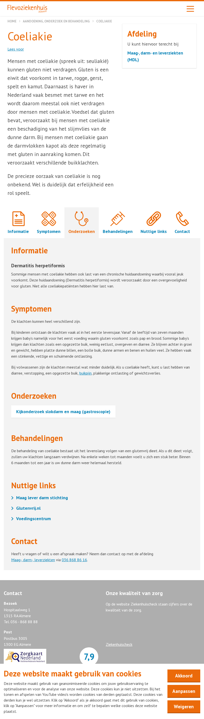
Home (11, 21)
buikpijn (85, 373)
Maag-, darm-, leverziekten (33, 559)
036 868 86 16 (74, 559)
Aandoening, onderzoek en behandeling (56, 21)
